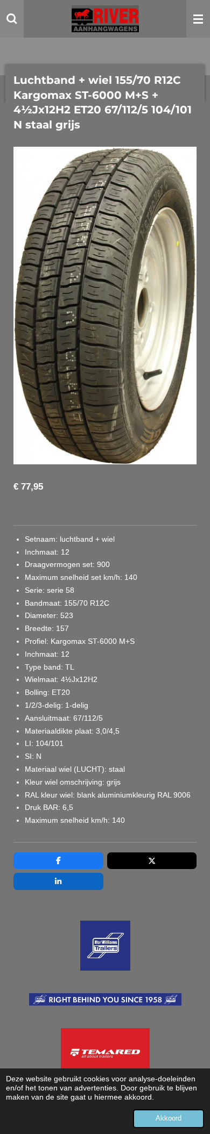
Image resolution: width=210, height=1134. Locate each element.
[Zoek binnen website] (12, 19)
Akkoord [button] (168, 1118)
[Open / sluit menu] (198, 19)
